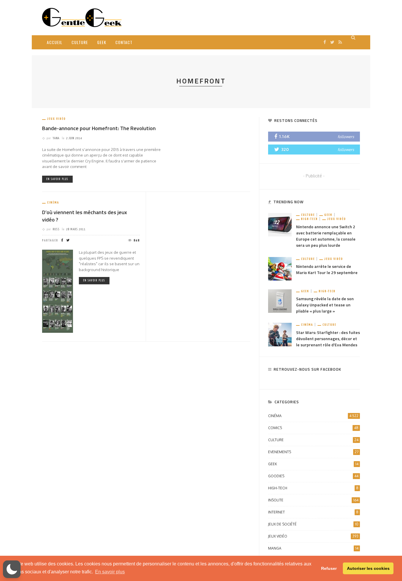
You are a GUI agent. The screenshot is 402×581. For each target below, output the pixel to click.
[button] (12, 569)
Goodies (313, 476)
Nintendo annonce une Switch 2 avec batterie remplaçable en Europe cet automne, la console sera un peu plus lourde (326, 236)
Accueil (54, 42)
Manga (313, 548)
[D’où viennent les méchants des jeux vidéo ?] (57, 290)
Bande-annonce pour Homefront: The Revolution (99, 128)
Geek (101, 42)
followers (346, 136)
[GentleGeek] (82, 17)
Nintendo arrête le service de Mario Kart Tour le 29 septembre (327, 269)
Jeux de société (313, 524)
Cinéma (53, 202)
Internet (313, 512)
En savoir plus (57, 179)
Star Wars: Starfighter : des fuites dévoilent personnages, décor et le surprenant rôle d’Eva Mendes (328, 338)
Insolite (313, 500)
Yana (56, 138)
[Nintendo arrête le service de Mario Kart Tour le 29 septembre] (280, 268)
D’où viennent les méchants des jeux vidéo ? (84, 216)
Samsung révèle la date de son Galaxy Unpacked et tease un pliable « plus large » (325, 304)
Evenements (313, 452)
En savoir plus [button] (110, 571)
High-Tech (309, 219)
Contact (123, 42)
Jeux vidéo (56, 118)
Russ (56, 229)
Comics (313, 428)
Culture (80, 42)
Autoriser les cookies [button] (368, 568)
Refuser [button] (329, 568)
